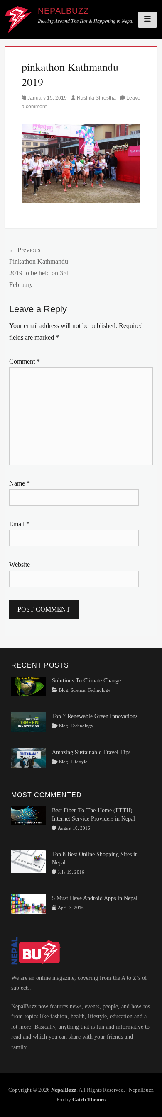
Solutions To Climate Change (86, 680)
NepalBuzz (63, 10)
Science (78, 690)
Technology (99, 690)
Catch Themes (89, 1099)
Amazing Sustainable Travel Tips (91, 752)
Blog (63, 690)
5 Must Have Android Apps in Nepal (94, 898)
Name (19, 483)
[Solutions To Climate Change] (28, 686)
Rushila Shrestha (96, 98)
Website (19, 564)
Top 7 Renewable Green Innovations (94, 716)
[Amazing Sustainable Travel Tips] (28, 758)
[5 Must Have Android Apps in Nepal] (28, 904)
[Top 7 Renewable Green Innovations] (28, 722)
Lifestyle (79, 762)
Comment (24, 361)
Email (19, 523)
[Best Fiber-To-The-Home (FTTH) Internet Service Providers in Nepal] (28, 815)
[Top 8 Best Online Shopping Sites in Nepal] (28, 861)
